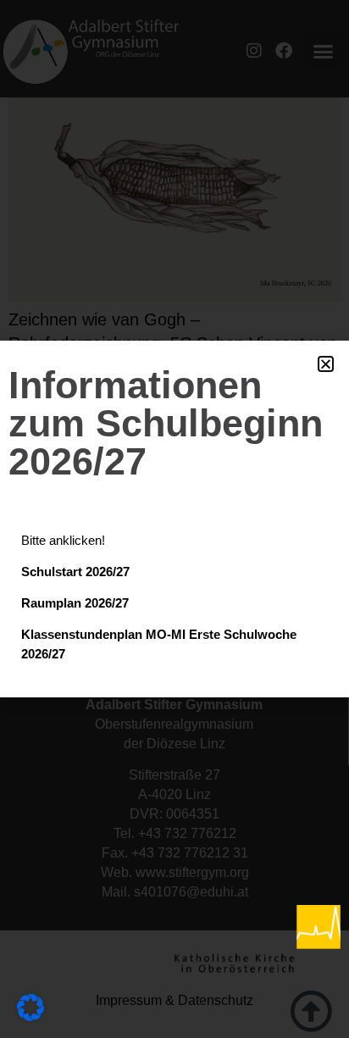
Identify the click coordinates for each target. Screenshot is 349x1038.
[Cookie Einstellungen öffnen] (30, 1015)
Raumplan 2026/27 (75, 603)
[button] (325, 364)
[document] (174, 519)
